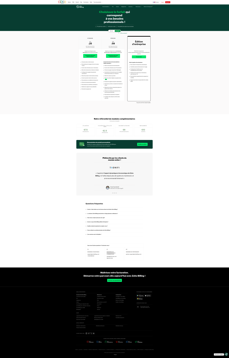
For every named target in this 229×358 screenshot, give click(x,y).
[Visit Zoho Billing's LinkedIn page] (94, 333)
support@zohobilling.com (93, 254)
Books (69, 2)
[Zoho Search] (153, 2)
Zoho (62, 2)
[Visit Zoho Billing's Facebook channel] (89, 333)
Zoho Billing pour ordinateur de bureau (83, 305)
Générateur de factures (100, 325)
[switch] (114, 31)
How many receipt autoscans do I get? (96, 217)
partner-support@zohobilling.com (133, 254)
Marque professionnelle (98, 317)
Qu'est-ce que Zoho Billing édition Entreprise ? (97, 221)
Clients (77, 302)
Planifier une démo (142, 144)
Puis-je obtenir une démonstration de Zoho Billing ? (99, 230)
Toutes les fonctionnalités (81, 296)
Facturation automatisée (80, 319)
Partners (98, 309)
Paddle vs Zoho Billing (120, 302)
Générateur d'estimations (80, 325)
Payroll (77, 2)
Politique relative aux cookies (131, 349)
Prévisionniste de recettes (81, 327)
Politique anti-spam (102, 349)
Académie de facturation (101, 296)
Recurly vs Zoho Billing (120, 300)
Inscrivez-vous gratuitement (114, 280)
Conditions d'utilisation (110, 349)
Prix (77, 298)
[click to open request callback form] (226, 354)
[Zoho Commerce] (109, 342)
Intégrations (78, 300)
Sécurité (80, 349)
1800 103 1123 (110, 258)
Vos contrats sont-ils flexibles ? (94, 234)
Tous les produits (97, 2)
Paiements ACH (118, 315)
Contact (76, 349)
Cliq (81, 2)
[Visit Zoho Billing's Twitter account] (91, 333)
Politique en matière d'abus (149, 349)
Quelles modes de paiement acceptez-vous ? (97, 226)
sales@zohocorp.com (112, 256)
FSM (73, 2)
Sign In (162, 2)
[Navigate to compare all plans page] (114, 107)
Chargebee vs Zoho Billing (120, 296)
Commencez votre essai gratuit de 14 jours (90, 56)
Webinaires (99, 307)
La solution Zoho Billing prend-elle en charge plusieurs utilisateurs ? (102, 213)
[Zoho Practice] (138, 342)
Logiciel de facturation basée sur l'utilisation (102, 315)
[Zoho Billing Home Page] (80, 6)
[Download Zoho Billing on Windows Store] (140, 298)
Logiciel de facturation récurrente (82, 315)
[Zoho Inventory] (119, 342)
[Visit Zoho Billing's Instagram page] (86, 333)
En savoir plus (139, 56)
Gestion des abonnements (81, 317)
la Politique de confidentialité (120, 349)
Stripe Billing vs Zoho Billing (121, 298)
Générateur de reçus (119, 325)
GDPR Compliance (140, 349)
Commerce (85, 2)
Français (157, 2)
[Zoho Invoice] (129, 342)
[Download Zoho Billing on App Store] (148, 295)
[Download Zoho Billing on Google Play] (140, 295)
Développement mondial (98, 319)
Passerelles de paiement (120, 317)
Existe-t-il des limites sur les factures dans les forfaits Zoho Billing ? (102, 209)
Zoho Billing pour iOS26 (80, 307)
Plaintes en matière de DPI (93, 349)
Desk (91, 2)
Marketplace (78, 309)
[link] (91, 2)
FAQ (98, 300)
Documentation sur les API (102, 302)
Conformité (85, 349)
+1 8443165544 (90, 256)
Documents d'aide (100, 298)
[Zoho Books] (99, 342)
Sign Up (167, 2)
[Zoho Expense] (90, 342)
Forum (98, 305)
